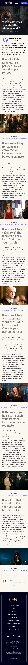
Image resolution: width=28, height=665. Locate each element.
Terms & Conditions (13, 614)
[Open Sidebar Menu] (2, 3)
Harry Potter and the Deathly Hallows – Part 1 (14, 224)
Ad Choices (14, 617)
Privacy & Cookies (14, 620)
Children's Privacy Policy (13, 623)
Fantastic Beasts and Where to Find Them (14, 138)
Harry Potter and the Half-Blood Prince (14, 310)
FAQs (13, 611)
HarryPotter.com (11, 642)
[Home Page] (8, 3)
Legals (14, 626)
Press (13, 608)
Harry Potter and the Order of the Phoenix (14, 407)
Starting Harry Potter (13, 629)
